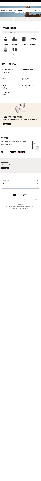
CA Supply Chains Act (25, 208)
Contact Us (4, 168)
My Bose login (25, 87)
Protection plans (5, 94)
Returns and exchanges (6, 79)
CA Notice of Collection (20, 206)
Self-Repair (4, 73)
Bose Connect (4, 88)
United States (34, 199)
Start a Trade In (25, 81)
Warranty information (6, 72)
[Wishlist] (38, 10)
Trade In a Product (34, 19)
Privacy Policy (10, 206)
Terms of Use (19, 208)
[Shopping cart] (39, 10)
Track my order (25, 71)
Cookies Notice (33, 206)
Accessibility (14, 206)
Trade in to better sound (12, 116)
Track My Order (20, 19)
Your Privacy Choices (27, 206)
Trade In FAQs (25, 79)
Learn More (6, 124)
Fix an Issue (7, 19)
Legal (6, 206)
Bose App (3, 87)
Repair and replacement (6, 71)
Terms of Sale (15, 208)
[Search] (35, 10)
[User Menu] (36, 10)
